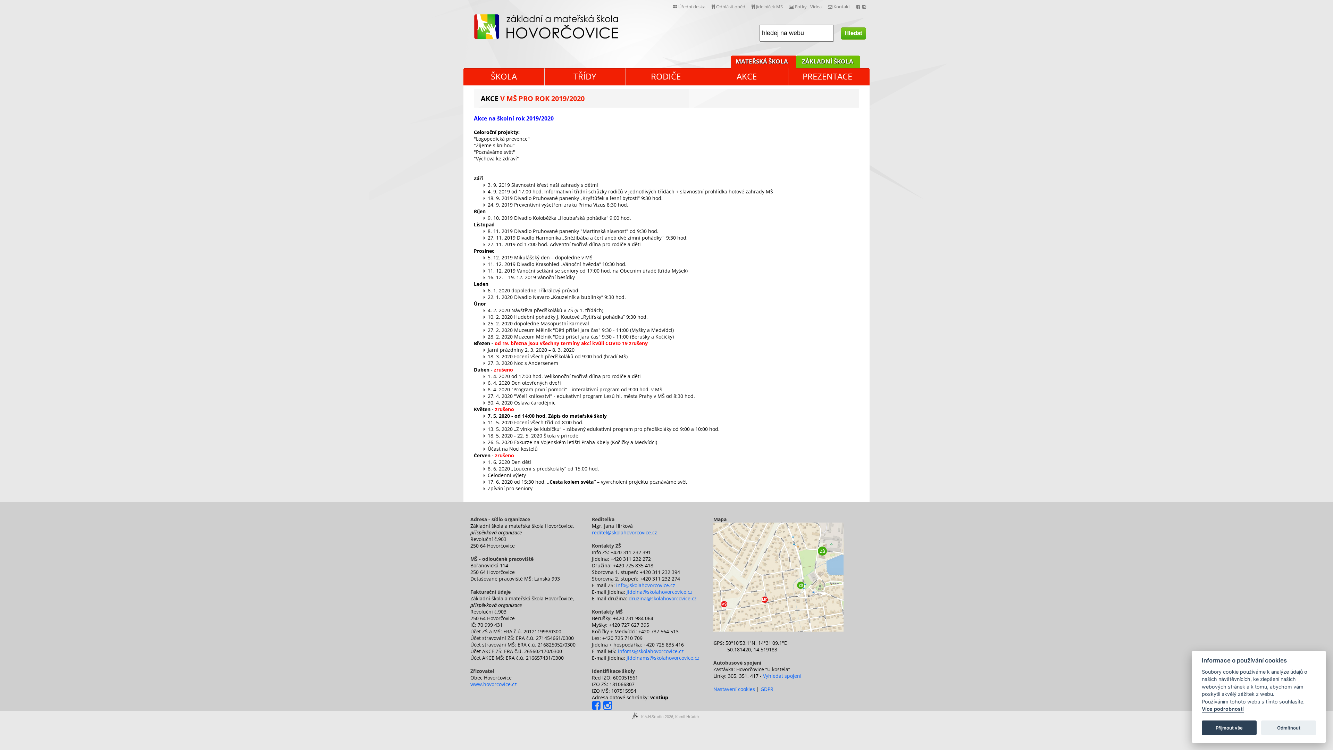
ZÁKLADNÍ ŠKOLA (827, 61)
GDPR (767, 689)
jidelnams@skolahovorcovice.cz (663, 658)
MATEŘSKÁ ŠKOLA (762, 61)
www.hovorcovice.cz (493, 684)
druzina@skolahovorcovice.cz (663, 598)
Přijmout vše (1229, 728)
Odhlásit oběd (730, 6)
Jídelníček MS (769, 6)
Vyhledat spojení (782, 676)
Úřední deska (691, 6)
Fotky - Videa (808, 6)
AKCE (747, 76)
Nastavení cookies (734, 689)
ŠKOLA (504, 76)
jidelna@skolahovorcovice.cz (660, 592)
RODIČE (666, 76)
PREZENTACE (827, 76)
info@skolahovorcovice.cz (645, 585)
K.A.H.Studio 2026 (657, 716)
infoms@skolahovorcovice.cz (651, 651)
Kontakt (841, 6)
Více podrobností (1223, 709)
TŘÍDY (584, 76)
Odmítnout (1288, 728)
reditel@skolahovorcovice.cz (624, 532)
